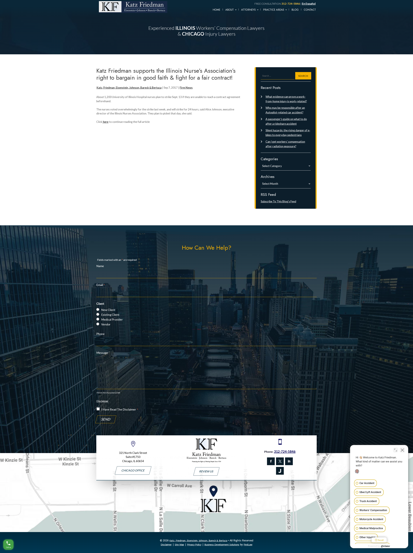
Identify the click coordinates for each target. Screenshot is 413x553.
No (201, 283)
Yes (211, 283)
